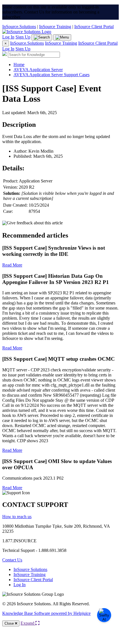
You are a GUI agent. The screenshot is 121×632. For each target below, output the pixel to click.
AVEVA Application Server (38, 69)
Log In (8, 37)
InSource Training (55, 26)
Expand (28, 623)
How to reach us (17, 516)
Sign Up (22, 37)
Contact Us (12, 559)
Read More (12, 265)
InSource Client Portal (94, 26)
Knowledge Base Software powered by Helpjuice (46, 613)
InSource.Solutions (19, 26)
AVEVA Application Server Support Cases (51, 74)
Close (10, 623)
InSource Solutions (30, 569)
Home (19, 64)
